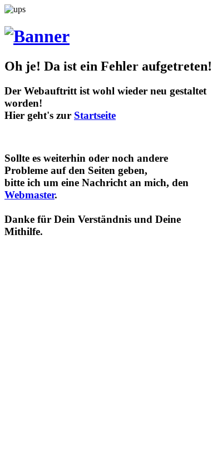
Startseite (95, 115)
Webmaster (29, 195)
